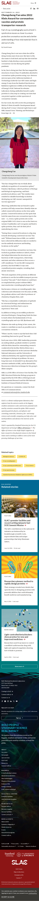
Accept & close (7, 897)
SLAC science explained (8, 789)
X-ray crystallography (9, 461)
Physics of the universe (8, 781)
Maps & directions (19, 872)
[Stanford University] (10, 855)
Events (3, 830)
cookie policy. (32, 893)
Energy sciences (6, 786)
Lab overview (5, 757)
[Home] (19, 862)
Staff (4, 843)
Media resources (6, 827)
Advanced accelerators (8, 775)
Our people (4, 755)
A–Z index (21, 846)
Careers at (6, 814)
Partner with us (6, 806)
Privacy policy (15, 843)
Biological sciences (8, 456)
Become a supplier (6, 809)
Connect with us (6, 766)
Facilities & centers (9, 794)
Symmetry (7, 824)
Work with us (7, 803)
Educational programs (8, 832)
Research (5, 770)
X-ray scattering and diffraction (12, 465)
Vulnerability (8, 846)
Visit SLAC (4, 760)
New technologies (6, 778)
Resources (4, 763)
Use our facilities (6, 812)
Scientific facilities (7, 796)
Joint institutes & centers (9, 799)
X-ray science (29, 465)
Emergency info (19, 875)
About (4, 749)
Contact (4, 697)
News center (6, 8)
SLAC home (19, 869)
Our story (4, 752)
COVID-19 (22, 456)
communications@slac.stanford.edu (16, 392)
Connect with (6, 694)
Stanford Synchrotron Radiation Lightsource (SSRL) (17, 474)
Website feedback (31, 846)
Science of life (5, 784)
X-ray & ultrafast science (8, 773)
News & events (7, 819)
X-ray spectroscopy (8, 470)
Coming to (6, 691)
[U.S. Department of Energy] (25, 855)
